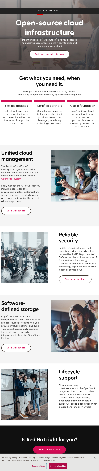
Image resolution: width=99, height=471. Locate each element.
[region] (49, 462)
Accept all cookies (58, 466)
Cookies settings (38, 466)
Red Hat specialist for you (49, 54)
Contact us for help (75, 279)
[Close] (95, 458)
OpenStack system (11, 179)
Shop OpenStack (16, 211)
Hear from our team (49, 450)
